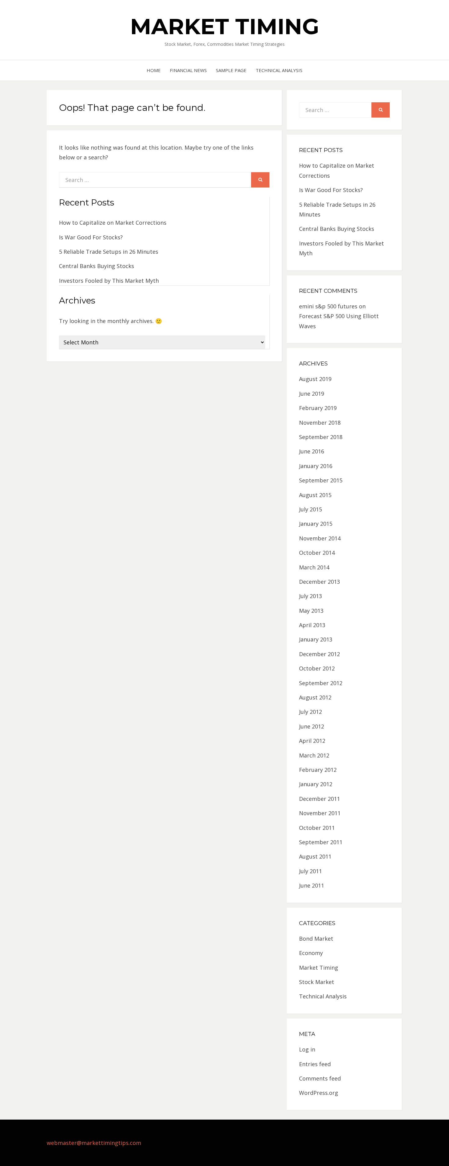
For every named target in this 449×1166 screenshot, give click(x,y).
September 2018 (320, 437)
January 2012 (315, 784)
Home (154, 70)
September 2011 (320, 842)
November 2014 (320, 538)
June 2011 (311, 885)
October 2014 (317, 552)
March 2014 (314, 567)
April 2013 (312, 625)
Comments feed (320, 1078)
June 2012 (311, 726)
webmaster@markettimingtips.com (94, 1142)
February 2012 (318, 769)
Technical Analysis (279, 70)
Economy (311, 953)
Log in (307, 1049)
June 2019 (311, 393)
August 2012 (315, 697)
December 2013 (319, 581)
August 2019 (315, 379)
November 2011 (320, 813)
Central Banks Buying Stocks (96, 266)
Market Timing (224, 26)
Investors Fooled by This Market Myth (109, 280)
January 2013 (315, 639)
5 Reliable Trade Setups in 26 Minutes (108, 251)
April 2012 (312, 740)
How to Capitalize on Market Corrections (112, 222)
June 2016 (311, 451)
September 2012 (320, 683)
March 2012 (314, 755)
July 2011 (310, 871)
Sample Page (231, 70)
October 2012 (317, 668)
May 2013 (311, 610)
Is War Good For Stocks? (91, 237)
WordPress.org (318, 1092)
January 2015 (315, 523)
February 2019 (318, 408)
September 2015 (320, 480)
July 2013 (310, 596)
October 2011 (317, 827)
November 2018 (320, 422)
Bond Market (316, 938)
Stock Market (316, 982)
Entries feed (315, 1064)
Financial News (188, 70)
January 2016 (315, 466)
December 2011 (319, 798)
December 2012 (319, 654)
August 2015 (315, 495)
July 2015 (310, 509)
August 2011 (315, 856)
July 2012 (310, 711)
